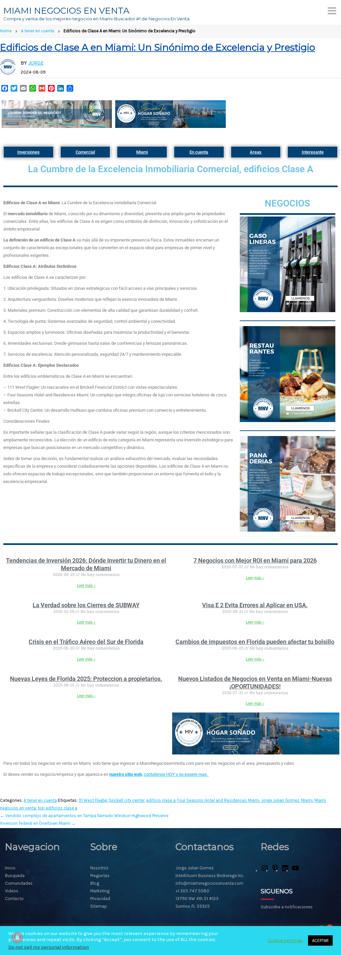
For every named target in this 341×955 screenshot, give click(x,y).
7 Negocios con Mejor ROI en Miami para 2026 (255, 560)
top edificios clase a (57, 807)
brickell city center (127, 800)
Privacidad (100, 898)
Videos (11, 890)
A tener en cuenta (37, 30)
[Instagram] (265, 870)
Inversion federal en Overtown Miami (38, 823)
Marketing (100, 890)
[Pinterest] (275, 870)
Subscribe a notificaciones (287, 906)
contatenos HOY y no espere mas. (176, 774)
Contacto (14, 898)
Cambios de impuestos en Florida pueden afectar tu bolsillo (254, 641)
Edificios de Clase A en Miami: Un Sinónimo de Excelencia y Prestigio (157, 47)
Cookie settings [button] (285, 940)
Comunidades (19, 883)
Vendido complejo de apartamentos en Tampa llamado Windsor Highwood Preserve (84, 815)
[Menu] (332, 10)
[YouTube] (295, 870)
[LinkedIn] (285, 870)
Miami (307, 800)
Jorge (36, 63)
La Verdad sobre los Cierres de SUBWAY (86, 605)
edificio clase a (160, 800)
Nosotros (99, 867)
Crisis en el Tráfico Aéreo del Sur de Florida (86, 641)
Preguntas (100, 875)
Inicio (10, 867)
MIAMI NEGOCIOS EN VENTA (66, 10)
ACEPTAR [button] (320, 940)
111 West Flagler (93, 800)
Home (6, 30)
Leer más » (86, 585)
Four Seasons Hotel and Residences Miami (218, 800)
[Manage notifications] (17, 937)
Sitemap (98, 906)
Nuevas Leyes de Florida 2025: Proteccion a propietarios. (86, 678)
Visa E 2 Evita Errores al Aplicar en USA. (255, 605)
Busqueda (15, 875)
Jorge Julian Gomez (280, 800)
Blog (94, 883)
